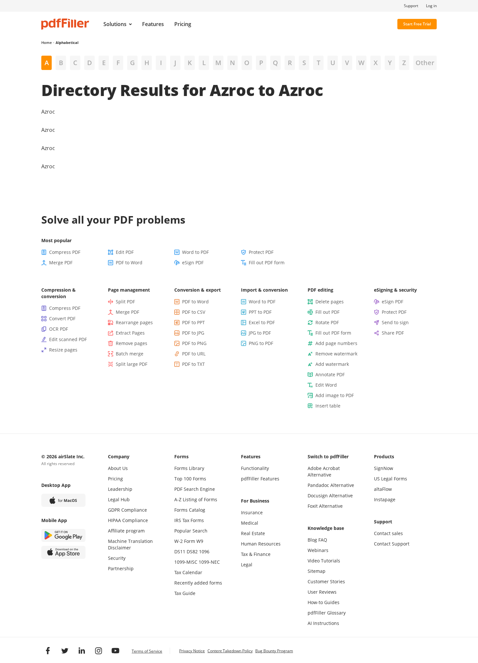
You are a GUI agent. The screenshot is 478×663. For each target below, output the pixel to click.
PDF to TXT (193, 364)
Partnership (121, 568)
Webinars (318, 550)
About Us (118, 468)
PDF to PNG (194, 343)
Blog (312, 540)
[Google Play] (63, 535)
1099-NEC (209, 562)
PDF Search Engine (194, 489)
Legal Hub (119, 499)
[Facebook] (48, 650)
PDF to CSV (193, 312)
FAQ (322, 540)
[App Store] (63, 552)
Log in (431, 5)
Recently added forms (198, 583)
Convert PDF (62, 318)
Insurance (252, 512)
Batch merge (129, 354)
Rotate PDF (327, 322)
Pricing (115, 479)
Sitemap (316, 571)
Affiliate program (126, 531)
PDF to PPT (193, 322)
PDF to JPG (193, 333)
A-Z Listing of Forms (195, 499)
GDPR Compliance (127, 510)
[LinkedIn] (81, 650)
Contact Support (391, 544)
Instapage (384, 499)
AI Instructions (323, 623)
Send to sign (395, 322)
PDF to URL (194, 354)
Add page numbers (336, 343)
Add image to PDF (334, 395)
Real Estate (253, 533)
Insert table (327, 406)
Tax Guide (184, 593)
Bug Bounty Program (274, 651)
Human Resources (261, 544)
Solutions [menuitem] (114, 24)
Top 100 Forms (190, 479)
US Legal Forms (390, 479)
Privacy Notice (192, 651)
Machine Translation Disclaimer (130, 544)
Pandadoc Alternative (331, 485)
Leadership (120, 489)
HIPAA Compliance (128, 520)
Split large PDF (131, 364)
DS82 (192, 551)
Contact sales (388, 533)
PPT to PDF (260, 312)
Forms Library (189, 468)
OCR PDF (58, 329)
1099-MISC (185, 562)
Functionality (255, 468)
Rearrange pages (134, 322)
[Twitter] (65, 650)
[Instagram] (98, 650)
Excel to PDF (262, 322)
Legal (246, 564)
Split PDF (125, 301)
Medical (249, 523)
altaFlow (383, 489)
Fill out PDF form (267, 262)
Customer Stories (326, 581)
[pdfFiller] (65, 24)
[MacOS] (63, 500)
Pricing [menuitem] (182, 24)
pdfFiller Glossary (327, 613)
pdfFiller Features (260, 479)
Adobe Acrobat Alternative (324, 471)
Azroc (48, 111)
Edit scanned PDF (68, 339)
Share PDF (393, 333)
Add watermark (332, 364)
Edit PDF (125, 252)
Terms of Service (147, 651)
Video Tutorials (324, 561)
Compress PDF (64, 252)
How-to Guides (323, 602)
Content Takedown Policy (230, 651)
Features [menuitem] (153, 24)
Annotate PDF (330, 374)
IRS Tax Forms (189, 520)
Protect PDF (261, 252)
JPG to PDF (260, 333)
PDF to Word (129, 262)
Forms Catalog (189, 510)
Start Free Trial (417, 24)
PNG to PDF (261, 343)
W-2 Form (184, 541)
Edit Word (326, 385)
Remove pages (131, 343)
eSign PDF (193, 262)
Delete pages (329, 301)
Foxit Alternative (325, 506)
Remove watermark (336, 354)
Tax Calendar (188, 572)
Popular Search (190, 531)
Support (411, 5)
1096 (204, 551)
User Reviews (322, 592)
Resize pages (63, 350)
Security (117, 558)
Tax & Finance (256, 554)
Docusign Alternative (330, 495)
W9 (199, 541)
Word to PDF (195, 252)
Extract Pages (130, 333)
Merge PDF (61, 262)
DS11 (179, 551)
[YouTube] (115, 650)
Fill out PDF (327, 312)
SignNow (383, 468)
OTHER (425, 62)
